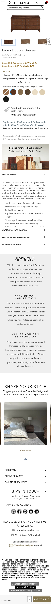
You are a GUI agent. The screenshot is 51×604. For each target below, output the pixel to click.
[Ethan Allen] (26, 2)
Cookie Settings (25, 584)
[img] (25, 151)
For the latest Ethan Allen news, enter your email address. (25, 497)
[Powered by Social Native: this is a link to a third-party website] (25, 459)
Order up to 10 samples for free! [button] (24, 115)
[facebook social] (19, 511)
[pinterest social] (25, 511)
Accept (25, 587)
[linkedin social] (36, 511)
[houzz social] (31, 511)
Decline (25, 590)
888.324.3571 (28, 525)
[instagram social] (13, 511)
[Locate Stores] (10, 2)
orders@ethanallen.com (27, 530)
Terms (5, 578)
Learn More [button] (43, 128)
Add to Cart (41, 599)
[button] (45, 3)
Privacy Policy (32, 576)
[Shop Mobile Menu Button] (2, 3)
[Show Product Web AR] (48, 41)
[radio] (6, 92)
